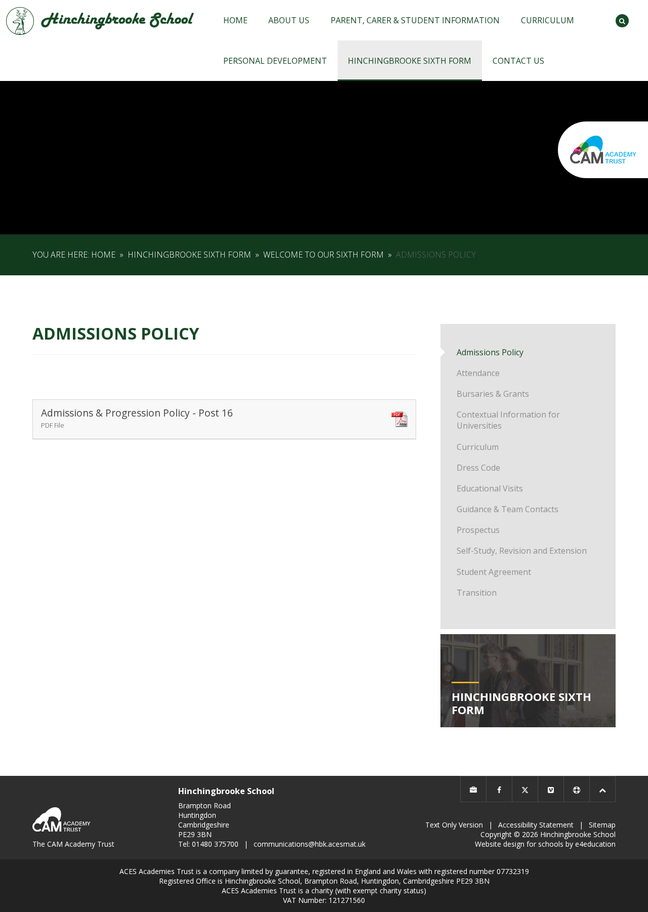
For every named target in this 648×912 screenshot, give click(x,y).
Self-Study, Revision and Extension (522, 550)
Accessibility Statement (536, 825)
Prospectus (478, 529)
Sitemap (602, 825)
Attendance (478, 373)
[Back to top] (602, 789)
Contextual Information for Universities (508, 420)
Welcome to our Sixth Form (323, 254)
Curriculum (478, 446)
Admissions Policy (436, 254)
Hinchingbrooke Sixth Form (189, 254)
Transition (477, 592)
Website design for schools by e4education (545, 844)
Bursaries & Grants (493, 393)
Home (103, 254)
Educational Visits (490, 488)
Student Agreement (494, 571)
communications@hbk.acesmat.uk (310, 844)
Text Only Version (454, 825)
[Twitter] (525, 789)
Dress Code (478, 467)
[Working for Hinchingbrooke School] (473, 789)
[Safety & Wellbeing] (576, 789)
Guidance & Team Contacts (507, 509)
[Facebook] (499, 789)
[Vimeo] (550, 789)
